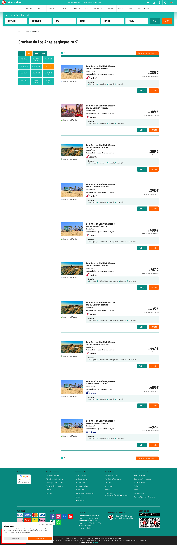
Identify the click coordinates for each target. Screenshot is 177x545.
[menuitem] (148, 2)
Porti (27, 31)
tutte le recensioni (24, 482)
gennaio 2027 (24, 60)
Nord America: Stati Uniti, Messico (100, 66)
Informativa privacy (81, 483)
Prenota (153, 90)
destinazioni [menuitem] (98, 9)
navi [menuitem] (86, 9)
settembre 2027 (48, 74)
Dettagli (142, 90)
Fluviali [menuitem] (110, 9)
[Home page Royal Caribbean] (91, 392)
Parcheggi (78, 497)
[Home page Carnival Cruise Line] (91, 77)
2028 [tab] (36, 53)
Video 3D (48, 490)
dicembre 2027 (49, 82)
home (20, 31)
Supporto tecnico (80, 475)
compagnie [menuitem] (76, 9)
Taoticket (96, 542)
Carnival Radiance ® (93, 69)
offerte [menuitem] (40, 9)
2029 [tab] (43, 53)
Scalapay (137, 486)
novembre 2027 (36, 82)
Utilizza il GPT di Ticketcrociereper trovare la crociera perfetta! (123, 517)
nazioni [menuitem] (120, 9)
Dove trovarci (109, 486)
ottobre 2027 (24, 82)
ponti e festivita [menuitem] (143, 9)
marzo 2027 (48, 59)
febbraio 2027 (36, 60)
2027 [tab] (29, 53)
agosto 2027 (36, 73)
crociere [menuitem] (65, 9)
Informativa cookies (81, 486)
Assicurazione (79, 490)
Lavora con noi (80, 500)
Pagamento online (139, 483)
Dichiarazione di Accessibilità (84, 493)
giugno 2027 (49, 67)
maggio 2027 (36, 67)
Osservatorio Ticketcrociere (142, 479)
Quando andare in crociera (54, 486)
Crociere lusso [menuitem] (53, 9)
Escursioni (49, 493)
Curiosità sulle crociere (53, 475)
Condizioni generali (81, 479)
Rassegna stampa (139, 493)
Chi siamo (108, 483)
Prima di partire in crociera (54, 479)
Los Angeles (98, 74)
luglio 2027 (24, 73)
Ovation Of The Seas (93, 384)
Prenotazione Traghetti (112, 475)
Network (107, 490)
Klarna (136, 490)
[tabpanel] (36, 71)
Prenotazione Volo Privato (113, 479)
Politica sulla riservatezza (45, 524)
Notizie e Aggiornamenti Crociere (144, 497)
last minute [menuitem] (30, 9)
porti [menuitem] (130, 9)
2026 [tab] (21, 53)
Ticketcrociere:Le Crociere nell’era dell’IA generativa (116, 494)
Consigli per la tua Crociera (54, 483)
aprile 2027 (24, 67)
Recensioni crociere (140, 475)
